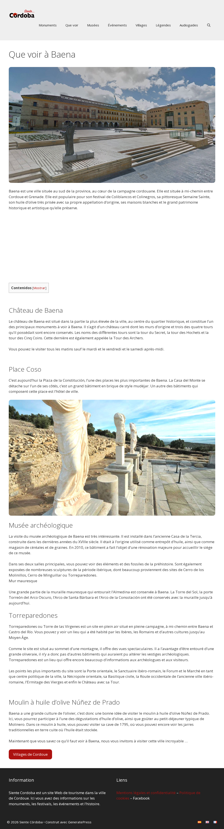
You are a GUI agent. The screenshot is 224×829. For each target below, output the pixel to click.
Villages (141, 25)
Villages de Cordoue (30, 754)
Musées (93, 25)
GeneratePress (79, 822)
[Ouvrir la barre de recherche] (208, 25)
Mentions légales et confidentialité (146, 792)
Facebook (141, 798)
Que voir (71, 25)
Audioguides (189, 25)
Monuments (48, 25)
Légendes (163, 25)
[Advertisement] (112, 246)
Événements (117, 25)
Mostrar (39, 288)
